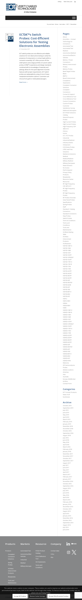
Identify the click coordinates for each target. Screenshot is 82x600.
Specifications (67, 202)
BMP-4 (65, 76)
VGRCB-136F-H (67, 310)
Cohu (52, 554)
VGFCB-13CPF (67, 255)
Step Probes (67, 216)
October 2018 (67, 431)
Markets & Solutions (69, 154)
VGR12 (65, 299)
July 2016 (65, 490)
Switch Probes (67, 218)
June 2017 (66, 467)
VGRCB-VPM (67, 361)
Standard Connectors (69, 214)
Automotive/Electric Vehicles (25, 555)
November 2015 (68, 507)
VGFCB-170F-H (67, 262)
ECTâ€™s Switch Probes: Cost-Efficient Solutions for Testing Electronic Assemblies (34, 40)
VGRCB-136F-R (67, 312)
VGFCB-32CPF (67, 278)
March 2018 (66, 447)
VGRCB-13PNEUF (68, 324)
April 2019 (66, 417)
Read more (22, 82)
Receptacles (66, 177)
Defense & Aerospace (69, 110)
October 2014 (67, 520)
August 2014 (67, 525)
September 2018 (68, 433)
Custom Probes (68, 103)
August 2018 (67, 435)
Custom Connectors (69, 101)
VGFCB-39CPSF (67, 282)
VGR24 (65, 303)
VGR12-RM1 (66, 301)
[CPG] (21, 9)
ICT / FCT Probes (68, 136)
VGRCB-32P (66, 345)
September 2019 (68, 408)
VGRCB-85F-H (67, 354)
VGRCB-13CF (67, 319)
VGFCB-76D (66, 289)
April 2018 (66, 445)
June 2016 (66, 493)
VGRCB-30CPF (67, 340)
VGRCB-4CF (66, 349)
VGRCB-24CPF (67, 338)
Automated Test (68, 46)
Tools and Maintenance (12, 582)
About (65, 37)
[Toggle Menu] (74, 18)
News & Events (67, 165)
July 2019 (65, 410)
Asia (64, 374)
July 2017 (65, 465)
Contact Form (67, 383)
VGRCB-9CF (66, 358)
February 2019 (67, 422)
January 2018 (67, 451)
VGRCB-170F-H (67, 328)
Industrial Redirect (69, 140)
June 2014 (66, 530)
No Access (66, 168)
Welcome (66, 363)
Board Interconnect (69, 78)
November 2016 (68, 481)
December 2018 (68, 426)
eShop (59, 1)
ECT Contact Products (70, 392)
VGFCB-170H (67, 266)
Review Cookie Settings (37, 596)
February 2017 (67, 477)
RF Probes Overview (69, 198)
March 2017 (66, 474)
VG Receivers (67, 244)
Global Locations (68, 370)
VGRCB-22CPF (67, 335)
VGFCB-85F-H (67, 292)
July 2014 (65, 527)
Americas (66, 372)
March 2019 (66, 419)
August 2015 (67, 511)
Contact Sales (55, 551)
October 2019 (67, 406)
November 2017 (68, 456)
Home (65, 133)
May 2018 (66, 442)
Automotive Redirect (69, 53)
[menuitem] (60, 1)
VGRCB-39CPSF (67, 347)
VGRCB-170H (67, 331)
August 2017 (67, 463)
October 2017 (67, 458)
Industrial (66, 138)
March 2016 (66, 500)
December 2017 (68, 454)
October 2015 (67, 509)
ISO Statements (40, 562)
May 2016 (66, 495)
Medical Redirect (68, 159)
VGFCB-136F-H (67, 246)
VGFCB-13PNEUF (68, 257)
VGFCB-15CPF (67, 260)
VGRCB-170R (67, 333)
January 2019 (67, 424)
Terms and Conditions (39, 566)
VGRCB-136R (67, 317)
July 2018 (65, 438)
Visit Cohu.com (68, 1)
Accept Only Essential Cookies (59, 596)
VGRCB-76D (66, 351)
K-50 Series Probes (69, 147)
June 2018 (66, 440)
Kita (52, 557)
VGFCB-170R (67, 269)
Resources (66, 182)
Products (66, 175)
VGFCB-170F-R (67, 264)
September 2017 (68, 461)
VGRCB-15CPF (67, 326)
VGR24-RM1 (66, 305)
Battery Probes (67, 69)
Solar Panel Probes (69, 200)
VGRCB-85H (66, 356)
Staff (64, 207)
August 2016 (67, 488)
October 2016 (67, 484)
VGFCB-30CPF (67, 276)
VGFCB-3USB (67, 285)
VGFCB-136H (67, 248)
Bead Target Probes (69, 71)
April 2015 (66, 513)
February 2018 (67, 449)
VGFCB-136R (67, 250)
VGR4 (64, 308)
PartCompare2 (67, 170)
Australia (65, 377)
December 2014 (68, 518)
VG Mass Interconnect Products (67, 239)
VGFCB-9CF (66, 296)
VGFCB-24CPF (67, 273)
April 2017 (66, 472)
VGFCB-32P (66, 280)
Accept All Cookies (20, 596)
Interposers (66, 145)
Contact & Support (69, 94)
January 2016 (67, 504)
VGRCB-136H (67, 315)
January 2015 (67, 516)
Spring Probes (67, 204)
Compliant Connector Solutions (11, 556)
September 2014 (68, 523)
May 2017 (66, 470)
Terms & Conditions (69, 221)
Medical (65, 156)
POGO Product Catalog (40, 552)
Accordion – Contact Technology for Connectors (69, 41)
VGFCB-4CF (66, 287)
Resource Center (68, 179)
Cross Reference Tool (69, 97)
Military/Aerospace (69, 163)
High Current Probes (69, 122)
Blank (64, 74)
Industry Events (68, 142)
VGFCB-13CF (67, 253)
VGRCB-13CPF (67, 322)
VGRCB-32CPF (67, 342)
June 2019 (66, 412)
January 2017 (67, 479)
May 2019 (66, 415)
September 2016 (68, 486)
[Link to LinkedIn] (75, 1)
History (65, 131)
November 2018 (68, 429)
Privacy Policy (67, 172)
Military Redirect (68, 161)
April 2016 (66, 497)
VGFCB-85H (66, 294)
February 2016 (67, 502)
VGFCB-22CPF (67, 271)
